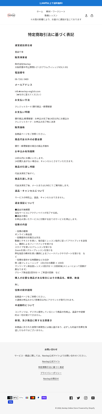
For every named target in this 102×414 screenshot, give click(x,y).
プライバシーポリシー (51, 372)
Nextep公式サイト (51, 361)
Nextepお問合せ (51, 378)
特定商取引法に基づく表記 (51, 367)
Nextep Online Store (70, 408)
